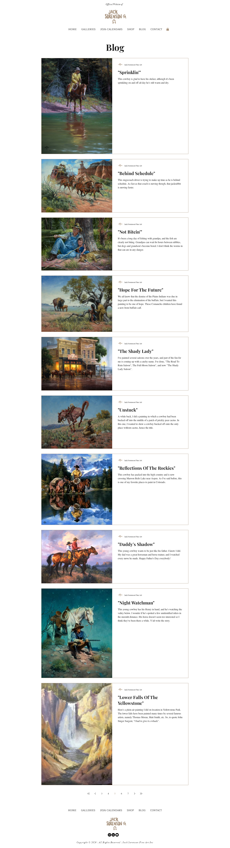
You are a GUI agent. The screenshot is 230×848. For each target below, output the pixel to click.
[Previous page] (95, 793)
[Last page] (141, 793)
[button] (88, 29)
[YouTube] (117, 835)
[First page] (88, 793)
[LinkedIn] (113, 835)
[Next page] (134, 793)
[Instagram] (109, 835)
